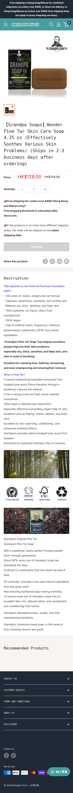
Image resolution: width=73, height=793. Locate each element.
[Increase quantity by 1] (45, 189)
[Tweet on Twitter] (59, 261)
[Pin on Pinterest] (52, 261)
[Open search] (51, 24)
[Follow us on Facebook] (6, 755)
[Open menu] (5, 24)
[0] (66, 24)
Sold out (36, 246)
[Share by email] (66, 261)
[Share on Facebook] (45, 261)
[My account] (58, 24)
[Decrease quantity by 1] (22, 189)
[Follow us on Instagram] (13, 755)
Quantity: (10, 189)
